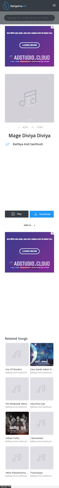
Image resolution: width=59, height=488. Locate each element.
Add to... (28, 225)
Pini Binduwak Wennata (18, 403)
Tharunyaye (36, 472)
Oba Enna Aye (37, 403)
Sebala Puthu (13, 438)
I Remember (36, 438)
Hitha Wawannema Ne (18, 472)
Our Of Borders (14, 369)
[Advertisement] (29, 180)
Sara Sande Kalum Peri (42, 369)
